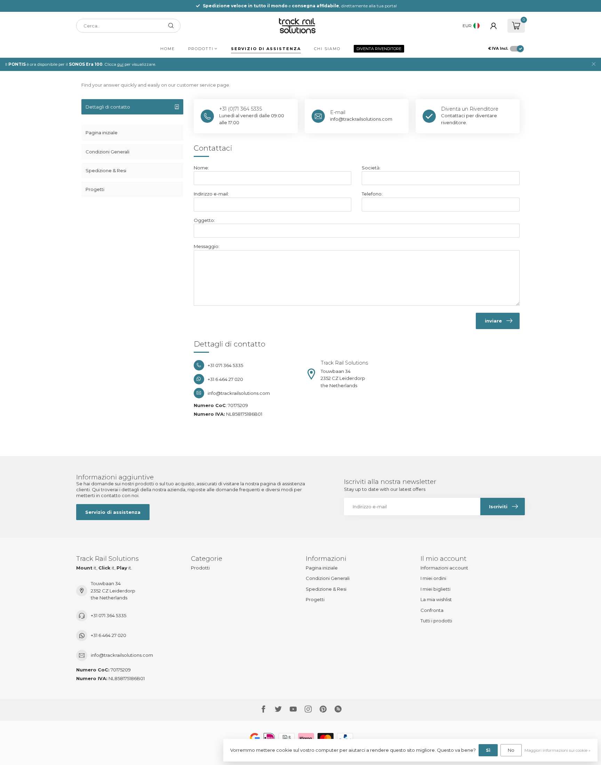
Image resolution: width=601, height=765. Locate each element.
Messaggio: (206, 246)
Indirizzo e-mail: (211, 194)
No (511, 750)
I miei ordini (433, 578)
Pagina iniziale (102, 132)
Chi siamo (327, 48)
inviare (493, 321)
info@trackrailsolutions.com (122, 655)
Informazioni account (444, 568)
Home (167, 48)
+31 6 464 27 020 (108, 635)
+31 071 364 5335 (108, 615)
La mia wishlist (436, 599)
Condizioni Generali (107, 151)
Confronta (431, 610)
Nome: (201, 167)
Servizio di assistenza (266, 48)
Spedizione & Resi (106, 170)
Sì (488, 750)
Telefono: (372, 194)
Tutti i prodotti (436, 620)
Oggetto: (204, 220)
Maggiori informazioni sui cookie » (557, 750)
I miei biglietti (435, 589)
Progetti (95, 189)
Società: (371, 167)
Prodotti (201, 48)
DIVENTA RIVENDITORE (378, 48)
